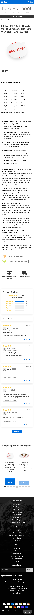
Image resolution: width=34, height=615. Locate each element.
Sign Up (29, 570)
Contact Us (17, 541)
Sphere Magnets (17, 512)
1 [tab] (12, 281)
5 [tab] (22, 281)
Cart (31, 2)
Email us (15, 112)
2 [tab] (14, 281)
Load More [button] (17, 431)
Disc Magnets (17, 504)
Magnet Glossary (17, 538)
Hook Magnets (17, 515)
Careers (17, 551)
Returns (17, 530)
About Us (17, 548)
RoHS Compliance (17, 559)
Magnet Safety (17, 533)
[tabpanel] (9, 275)
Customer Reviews (17, 556)
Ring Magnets (17, 509)
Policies (17, 561)
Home (2, 19)
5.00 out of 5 (21, 296)
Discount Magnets (17, 520)
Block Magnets (17, 507)
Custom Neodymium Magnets (17, 522)
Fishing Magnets (17, 517)
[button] (9, 301)
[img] (7, 325)
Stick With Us (17, 553)
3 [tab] (17, 281)
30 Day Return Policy (16, 256)
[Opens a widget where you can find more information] (27, 612)
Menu (5, 2)
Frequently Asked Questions (17, 535)
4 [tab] (19, 281)
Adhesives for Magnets (12, 19)
